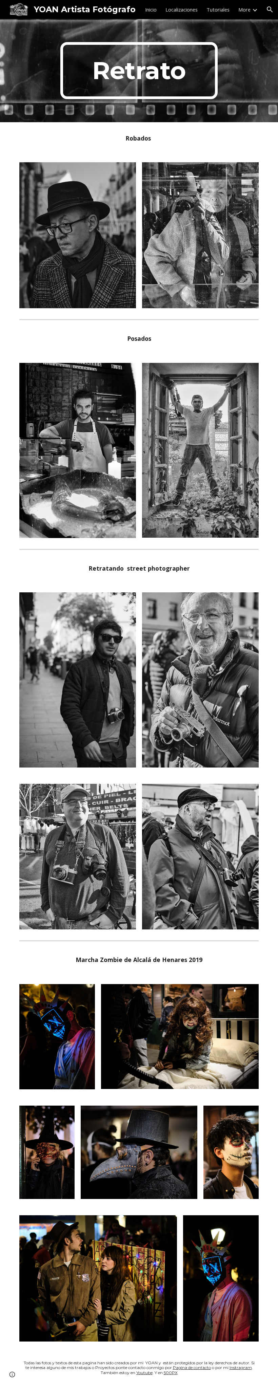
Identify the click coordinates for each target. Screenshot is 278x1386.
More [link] (244, 9)
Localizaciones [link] (181, 9)
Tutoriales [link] (218, 9)
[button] (270, 9)
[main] (139, 70)
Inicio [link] (151, 9)
